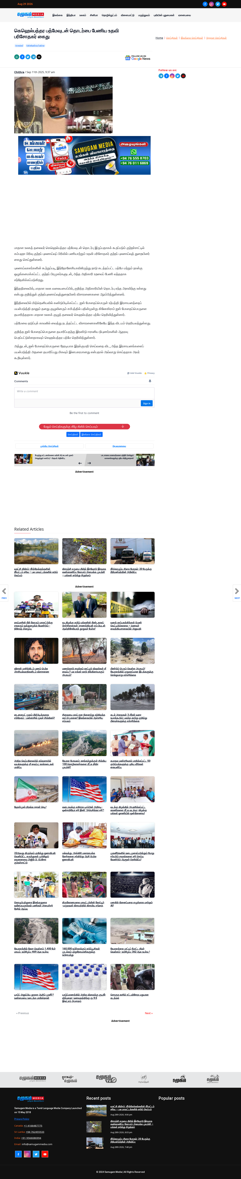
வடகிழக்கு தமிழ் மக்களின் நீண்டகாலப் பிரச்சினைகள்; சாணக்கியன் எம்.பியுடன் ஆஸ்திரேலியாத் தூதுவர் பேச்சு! (83, 625)
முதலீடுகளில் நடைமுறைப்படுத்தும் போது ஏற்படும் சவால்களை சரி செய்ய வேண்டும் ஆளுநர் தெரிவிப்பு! (132, 856)
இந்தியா (71, 15)
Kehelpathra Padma (35, 45)
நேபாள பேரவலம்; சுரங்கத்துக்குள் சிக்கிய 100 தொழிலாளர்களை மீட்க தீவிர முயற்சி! (84, 764)
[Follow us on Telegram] (161, 75)
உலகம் (83, 15)
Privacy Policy (21, 1119)
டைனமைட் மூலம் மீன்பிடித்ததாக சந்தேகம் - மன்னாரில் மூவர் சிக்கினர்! (34, 716)
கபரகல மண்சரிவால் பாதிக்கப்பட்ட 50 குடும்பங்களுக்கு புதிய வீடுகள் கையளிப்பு (130, 764)
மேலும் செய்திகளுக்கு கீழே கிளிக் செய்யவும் (71, 426)
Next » (149, 1013)
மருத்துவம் (144, 15)
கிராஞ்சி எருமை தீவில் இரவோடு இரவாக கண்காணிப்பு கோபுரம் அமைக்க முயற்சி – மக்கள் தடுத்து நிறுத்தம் (84, 572)
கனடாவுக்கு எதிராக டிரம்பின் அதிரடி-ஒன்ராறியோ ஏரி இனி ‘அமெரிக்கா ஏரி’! (83, 809)
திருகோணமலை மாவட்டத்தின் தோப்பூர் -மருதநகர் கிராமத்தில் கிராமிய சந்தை (83, 904)
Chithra (19, 72)
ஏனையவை (184, 15)
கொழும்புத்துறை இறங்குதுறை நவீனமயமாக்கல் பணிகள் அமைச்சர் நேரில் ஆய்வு (33, 905)
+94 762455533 (35, 1131)
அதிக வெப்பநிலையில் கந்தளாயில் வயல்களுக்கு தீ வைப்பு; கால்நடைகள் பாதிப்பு (34, 764)
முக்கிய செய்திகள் (49, 446)
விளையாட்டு (127, 15)
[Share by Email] (39, 56)
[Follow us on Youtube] (183, 75)
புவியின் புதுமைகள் (164, 15)
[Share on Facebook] (22, 56)
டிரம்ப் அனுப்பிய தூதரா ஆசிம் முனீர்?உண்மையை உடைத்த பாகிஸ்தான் (34, 996)
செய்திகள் (172, 38)
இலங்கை (57, 15)
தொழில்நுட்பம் (109, 15)
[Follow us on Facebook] (166, 75)
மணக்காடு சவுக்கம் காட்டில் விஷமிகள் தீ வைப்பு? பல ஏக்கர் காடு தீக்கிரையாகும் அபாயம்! (84, 671)
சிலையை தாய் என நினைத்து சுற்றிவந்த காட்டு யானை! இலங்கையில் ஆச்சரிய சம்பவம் (83, 718)
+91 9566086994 (31, 1138)
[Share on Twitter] (27, 56)
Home (159, 38)
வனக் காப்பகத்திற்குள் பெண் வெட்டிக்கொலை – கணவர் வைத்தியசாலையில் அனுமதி (126, 625)
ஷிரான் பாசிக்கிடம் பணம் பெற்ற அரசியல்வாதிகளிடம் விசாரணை (31, 670)
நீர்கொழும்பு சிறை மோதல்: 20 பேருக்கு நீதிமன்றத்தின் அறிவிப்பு (131, 570)
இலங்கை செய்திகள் (192, 38)
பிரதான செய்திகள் (216, 38)
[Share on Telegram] (33, 56)
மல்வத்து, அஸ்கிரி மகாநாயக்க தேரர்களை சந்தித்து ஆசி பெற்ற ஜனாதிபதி (79, 856)
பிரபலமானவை (119, 446)
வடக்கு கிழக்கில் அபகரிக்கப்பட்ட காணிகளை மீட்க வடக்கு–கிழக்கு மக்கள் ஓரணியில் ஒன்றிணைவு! (128, 810)
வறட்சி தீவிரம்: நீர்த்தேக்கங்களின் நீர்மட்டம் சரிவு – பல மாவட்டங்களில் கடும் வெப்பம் (36, 572)
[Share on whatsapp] (16, 56)
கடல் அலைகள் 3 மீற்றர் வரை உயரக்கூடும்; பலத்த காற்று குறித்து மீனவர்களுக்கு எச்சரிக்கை (128, 718)
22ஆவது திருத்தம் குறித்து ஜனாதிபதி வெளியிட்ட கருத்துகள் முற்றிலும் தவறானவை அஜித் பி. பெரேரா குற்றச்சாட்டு (35, 858)
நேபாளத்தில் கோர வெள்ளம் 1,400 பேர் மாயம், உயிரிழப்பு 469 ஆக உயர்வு (35, 950)
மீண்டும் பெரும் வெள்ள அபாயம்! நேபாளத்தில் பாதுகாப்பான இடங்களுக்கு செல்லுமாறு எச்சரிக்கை (131, 671)
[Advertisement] (84, 208)
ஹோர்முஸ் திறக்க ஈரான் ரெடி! (30, 807)
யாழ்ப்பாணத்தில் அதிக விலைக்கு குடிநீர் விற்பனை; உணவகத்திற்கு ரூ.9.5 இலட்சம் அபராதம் (84, 997)
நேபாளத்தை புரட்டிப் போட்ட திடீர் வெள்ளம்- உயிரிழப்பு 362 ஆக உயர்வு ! (130, 950)
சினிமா (94, 15)
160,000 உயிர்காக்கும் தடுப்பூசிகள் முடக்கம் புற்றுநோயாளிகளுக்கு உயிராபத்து (81, 951)
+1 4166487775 (33, 1125)
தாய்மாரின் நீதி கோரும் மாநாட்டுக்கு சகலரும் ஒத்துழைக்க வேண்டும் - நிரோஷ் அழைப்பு (33, 625)
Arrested (19, 45)
